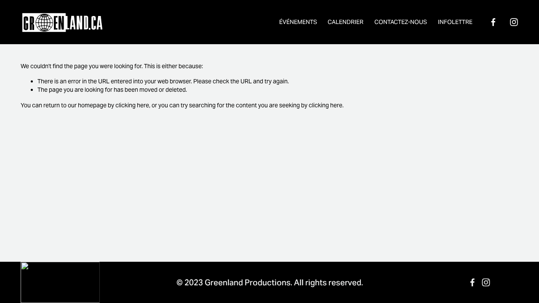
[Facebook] (493, 22)
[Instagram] (514, 22)
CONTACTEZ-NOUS (400, 22)
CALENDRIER (345, 22)
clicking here (132, 105)
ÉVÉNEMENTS (298, 22)
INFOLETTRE (455, 22)
